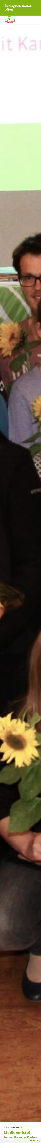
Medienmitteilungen (14, 1127)
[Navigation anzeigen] (36, 20)
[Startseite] (9, 20)
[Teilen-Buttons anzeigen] (38, 1140)
